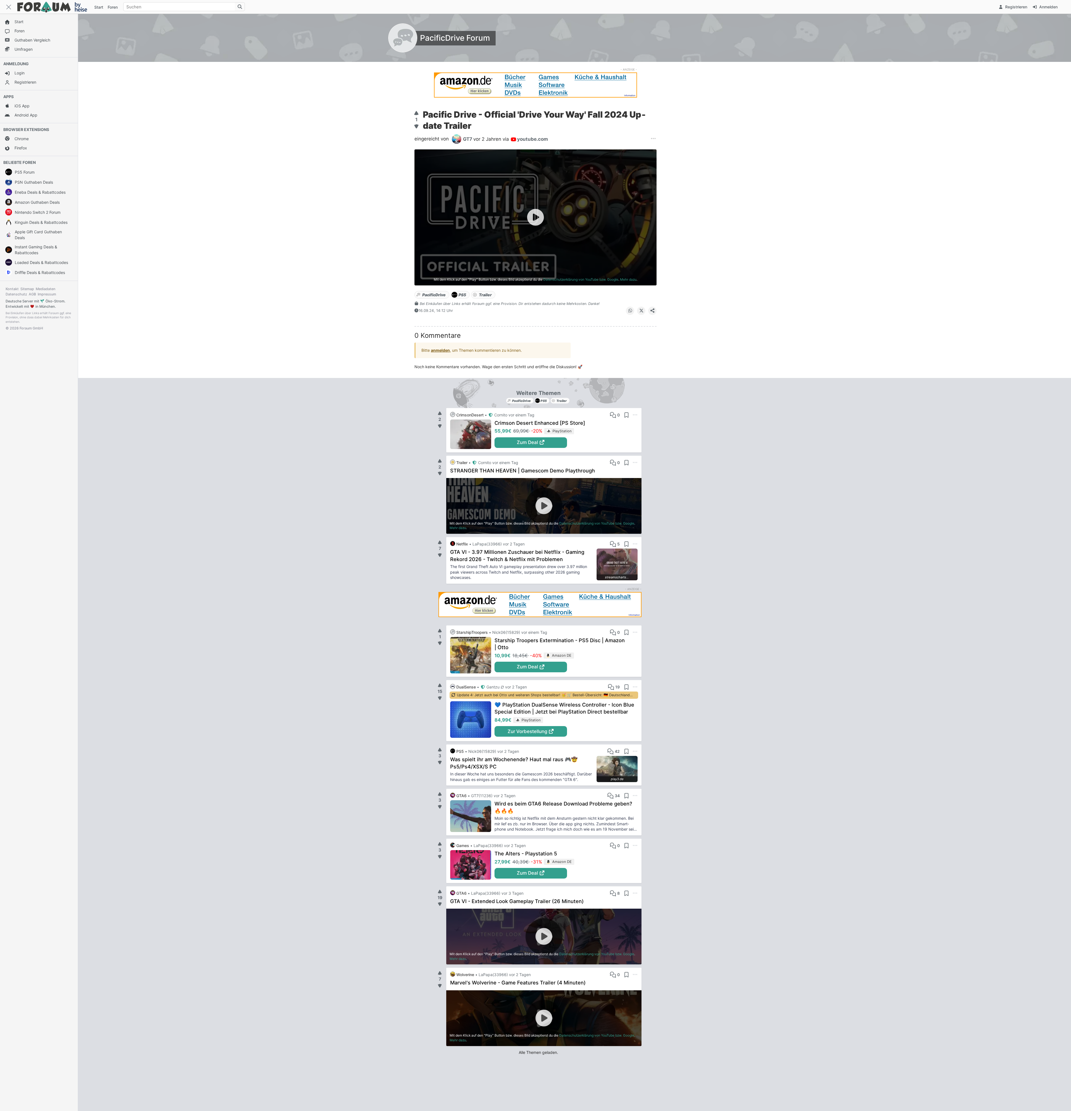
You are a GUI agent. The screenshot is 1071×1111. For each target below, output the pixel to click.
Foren (113, 7)
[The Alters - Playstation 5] (472, 865)
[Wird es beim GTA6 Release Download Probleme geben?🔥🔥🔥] (472, 816)
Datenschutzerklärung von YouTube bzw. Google (580, 279)
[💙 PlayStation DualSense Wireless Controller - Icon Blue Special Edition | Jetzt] (472, 719)
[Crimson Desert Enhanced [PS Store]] (472, 434)
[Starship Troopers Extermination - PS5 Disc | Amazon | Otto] (472, 655)
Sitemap (27, 289)
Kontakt (12, 289)
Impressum (47, 294)
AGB (32, 294)
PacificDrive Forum (455, 38)
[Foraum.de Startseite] (54, 6)
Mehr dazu (628, 279)
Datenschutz (16, 294)
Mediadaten (46, 289)
